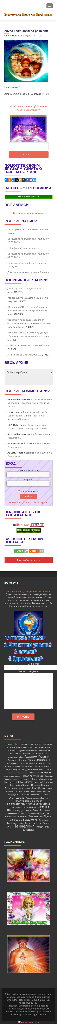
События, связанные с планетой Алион (28, 345)
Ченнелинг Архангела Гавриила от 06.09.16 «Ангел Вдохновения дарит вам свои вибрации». (29, 323)
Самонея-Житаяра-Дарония (28, 809)
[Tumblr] (27, 180)
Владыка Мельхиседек (32, 770)
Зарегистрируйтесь (18, 502)
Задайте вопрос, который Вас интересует (28, 591)
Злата (28, 782)
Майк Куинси (39, 788)
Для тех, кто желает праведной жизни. (28, 272)
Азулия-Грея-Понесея (27, 751)
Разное (11, 807)
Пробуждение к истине (28, 801)
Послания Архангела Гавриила (37, 798)
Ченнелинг (23, 826)
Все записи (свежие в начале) (28, 213)
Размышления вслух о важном (28, 803)
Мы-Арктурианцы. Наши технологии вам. (24, 795)
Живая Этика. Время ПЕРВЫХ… (24, 355)
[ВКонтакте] (6, 180)
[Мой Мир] (13, 180)
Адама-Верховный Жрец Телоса (20, 747)
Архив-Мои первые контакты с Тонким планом (28, 761)
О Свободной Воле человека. (23, 248)
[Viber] (31, 180)
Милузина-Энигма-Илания (40, 791)
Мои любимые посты (28, 560)
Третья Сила (43, 820)
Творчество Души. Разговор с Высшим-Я (30, 818)
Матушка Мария (22, 791)
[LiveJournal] (24, 180)
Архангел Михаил (17, 760)
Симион (22, 817)
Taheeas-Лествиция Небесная (36, 744)
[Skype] (34, 180)
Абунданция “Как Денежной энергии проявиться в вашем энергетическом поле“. (27, 310)
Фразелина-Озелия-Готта (18, 823)
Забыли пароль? (39, 502)
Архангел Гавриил (37, 756)
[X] (17, 180)
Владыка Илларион (13, 769)
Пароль (28, 479)
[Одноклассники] (10, 180)
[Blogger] (20, 180)
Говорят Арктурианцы (32, 776)
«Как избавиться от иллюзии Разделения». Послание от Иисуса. (29, 403)
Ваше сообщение (28, 671)
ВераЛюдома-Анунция (42, 766)
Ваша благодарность (28, 197)
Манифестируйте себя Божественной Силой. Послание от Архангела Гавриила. (27, 415)
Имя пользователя (28, 470)
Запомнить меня (29, 491)
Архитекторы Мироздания (22, 766)
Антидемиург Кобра (15, 757)
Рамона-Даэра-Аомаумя (26, 807)
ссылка (45, 94)
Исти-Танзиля (24, 788)
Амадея (24, 525)
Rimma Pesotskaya (11, 744)
